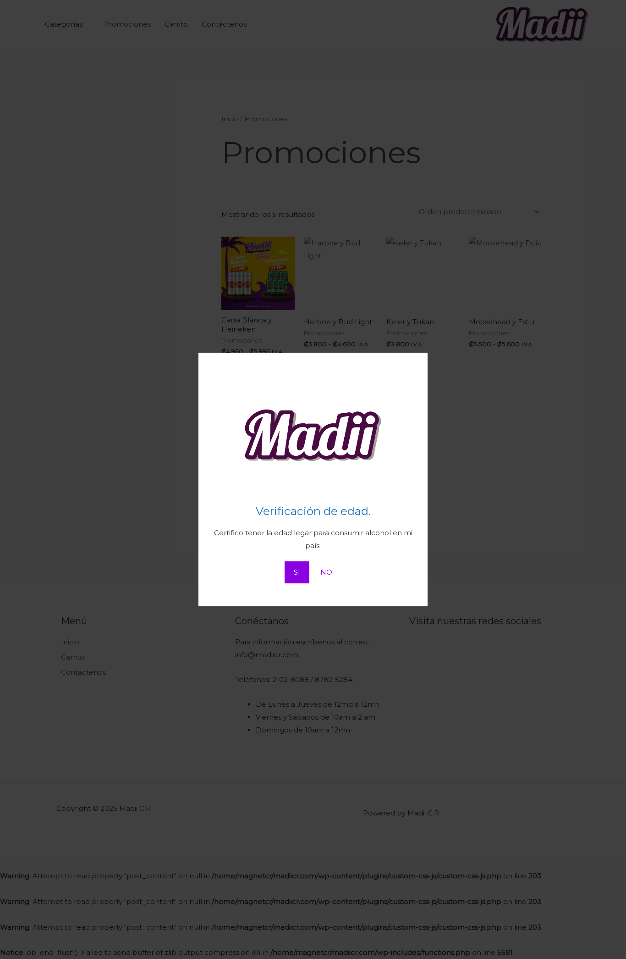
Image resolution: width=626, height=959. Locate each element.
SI (297, 572)
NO (326, 572)
